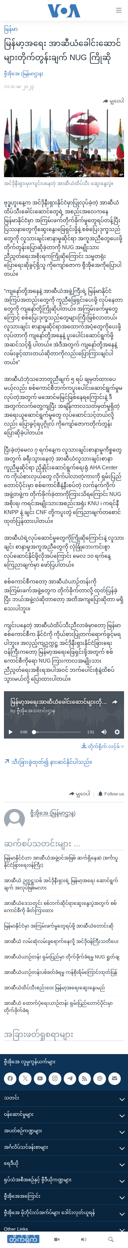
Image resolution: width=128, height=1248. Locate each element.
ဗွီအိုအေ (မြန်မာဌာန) (23, 73)
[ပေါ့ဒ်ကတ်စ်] (99, 1078)
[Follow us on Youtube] (40, 1078)
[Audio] (84, 1240)
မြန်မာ (11, 29)
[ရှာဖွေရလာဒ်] (111, 1240)
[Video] (57, 1240)
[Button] (113, 101)
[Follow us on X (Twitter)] (25, 1078)
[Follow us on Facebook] (10, 1078)
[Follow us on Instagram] (55, 1078)
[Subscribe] (114, 1078)
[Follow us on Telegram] (70, 1078)
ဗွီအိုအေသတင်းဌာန (36, 710)
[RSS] (84, 1078)
